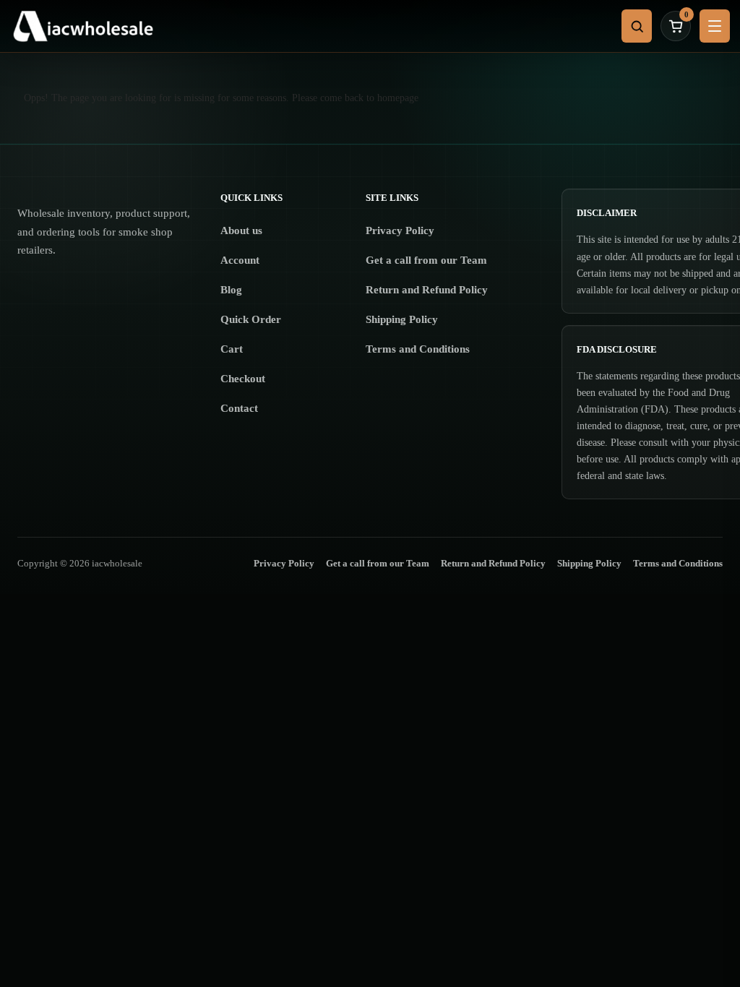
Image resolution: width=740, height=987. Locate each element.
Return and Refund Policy (427, 290)
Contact (239, 408)
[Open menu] (715, 26)
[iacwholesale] (310, 26)
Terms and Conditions (418, 349)
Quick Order (250, 319)
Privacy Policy (400, 230)
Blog (231, 290)
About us (241, 230)
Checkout (242, 378)
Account (239, 260)
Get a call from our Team (426, 260)
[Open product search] (636, 26)
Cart (231, 349)
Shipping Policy (402, 319)
